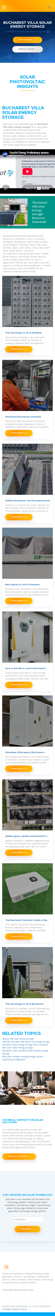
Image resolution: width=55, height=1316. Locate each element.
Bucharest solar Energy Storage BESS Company (25, 1044)
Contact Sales (26, 49)
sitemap (6, 1309)
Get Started (26, 40)
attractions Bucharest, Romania (23, 416)
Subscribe (26, 1229)
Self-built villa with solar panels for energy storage (25, 1041)
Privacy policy (20, 1309)
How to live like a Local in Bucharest (25, 668)
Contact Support (17, 1156)
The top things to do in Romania (23, 332)
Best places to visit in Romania (22, 584)
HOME (8, 31)
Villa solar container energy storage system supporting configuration (22, 1058)
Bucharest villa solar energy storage (32, 31)
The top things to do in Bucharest (24, 1004)
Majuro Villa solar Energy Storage (18, 1038)
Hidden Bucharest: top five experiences (27, 500)
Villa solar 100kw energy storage (17, 1047)
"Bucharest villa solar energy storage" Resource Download (39, 212)
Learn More (17, 349)
